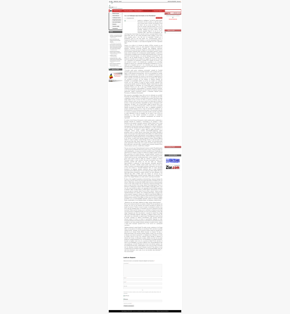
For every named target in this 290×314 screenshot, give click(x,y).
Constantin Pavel (171, 146)
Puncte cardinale (147, 10)
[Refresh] (125, 299)
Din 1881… (111, 1)
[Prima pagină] (111, 10)
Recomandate (118, 43)
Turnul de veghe (115, 26)
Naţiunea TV (170, 13)
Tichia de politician (128, 10)
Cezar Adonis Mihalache (117, 8)
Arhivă (120, 1)
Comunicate (115, 28)
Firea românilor (138, 10)
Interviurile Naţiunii (116, 22)
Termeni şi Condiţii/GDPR (137, 311)
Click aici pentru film (173, 19)
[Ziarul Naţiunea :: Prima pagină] (111, 5)
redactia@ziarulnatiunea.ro (151, 311)
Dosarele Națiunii (158, 10)
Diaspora (114, 24)
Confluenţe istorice (116, 17)
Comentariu (126, 263)
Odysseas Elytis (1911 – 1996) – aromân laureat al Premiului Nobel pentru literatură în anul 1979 (116, 59)
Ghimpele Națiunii (168, 10)
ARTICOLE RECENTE (172, 1)
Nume (125, 277)
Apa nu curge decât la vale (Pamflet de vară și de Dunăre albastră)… (115, 40)
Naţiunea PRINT (115, 69)
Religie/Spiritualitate (116, 19)
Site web (125, 286)
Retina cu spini (171, 30)
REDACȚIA (116, 1)
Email (124, 282)
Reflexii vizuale (115, 13)
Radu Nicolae (159, 17)
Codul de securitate (127, 303)
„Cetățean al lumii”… (113, 55)
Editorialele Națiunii (118, 10)
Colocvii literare (115, 15)
